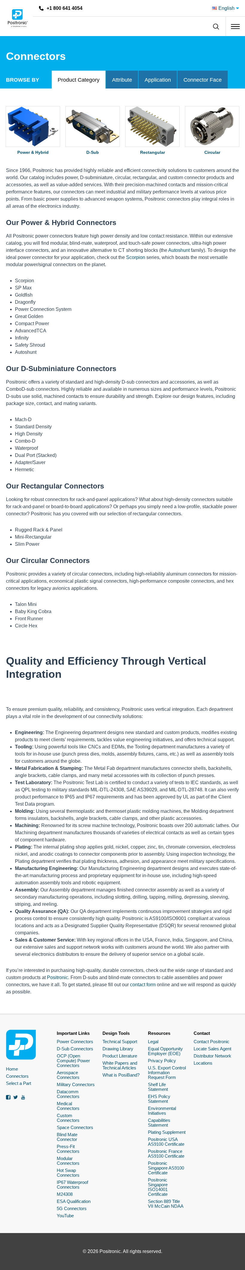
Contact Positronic (211, 1041)
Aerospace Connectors (68, 1075)
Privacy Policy (162, 1060)
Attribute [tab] (122, 80)
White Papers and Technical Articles (119, 1065)
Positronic (57, 977)
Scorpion (135, 257)
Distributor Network (212, 1055)
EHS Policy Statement (159, 1099)
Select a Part (18, 1083)
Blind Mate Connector (67, 1137)
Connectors (17, 1076)
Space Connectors (75, 1127)
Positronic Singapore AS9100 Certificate (166, 1168)
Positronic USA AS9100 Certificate (166, 1142)
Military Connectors (76, 1084)
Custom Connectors (68, 1118)
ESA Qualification (74, 1201)
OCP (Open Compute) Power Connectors (73, 1060)
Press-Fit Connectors (68, 1149)
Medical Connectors (68, 1106)
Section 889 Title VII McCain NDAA (165, 1204)
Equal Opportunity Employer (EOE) (165, 1051)
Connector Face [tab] (202, 80)
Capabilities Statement (159, 1123)
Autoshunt (179, 250)
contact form (143, 984)
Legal (153, 1041)
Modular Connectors (68, 1161)
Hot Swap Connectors (68, 1173)
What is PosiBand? (121, 1074)
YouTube (65, 1215)
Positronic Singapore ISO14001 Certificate (158, 1187)
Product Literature (119, 1055)
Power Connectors (75, 1041)
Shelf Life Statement (158, 1087)
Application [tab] (158, 80)
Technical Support (119, 1041)
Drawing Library (117, 1048)
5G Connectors (72, 1208)
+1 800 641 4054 (64, 8)
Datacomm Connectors (68, 1094)
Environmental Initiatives (162, 1111)
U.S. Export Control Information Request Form (167, 1072)
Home (12, 1068)
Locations (203, 1063)
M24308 (65, 1194)
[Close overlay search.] (216, 26)
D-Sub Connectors (75, 1048)
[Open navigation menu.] (235, 26)
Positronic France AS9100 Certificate (166, 1154)
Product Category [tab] (78, 80)
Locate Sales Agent (212, 1048)
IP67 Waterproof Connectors (72, 1185)
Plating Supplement (167, 1132)
